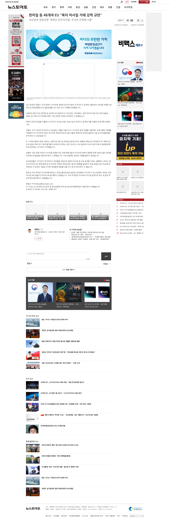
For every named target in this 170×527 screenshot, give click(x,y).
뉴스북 (39, 238)
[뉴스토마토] (18, 7)
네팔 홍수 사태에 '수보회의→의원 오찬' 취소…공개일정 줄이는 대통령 (93, 239)
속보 (45, 7)
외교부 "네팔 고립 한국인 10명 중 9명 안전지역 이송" (87, 232)
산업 (94, 7)
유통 (110, 7)
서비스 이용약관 (110, 516)
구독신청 (125, 516)
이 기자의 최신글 (76, 230)
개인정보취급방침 (74, 516)
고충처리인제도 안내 (96, 516)
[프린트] (128, 20)
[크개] (138, 20)
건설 (118, 7)
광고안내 (64, 516)
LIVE (127, 2)
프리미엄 (128, 7)
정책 (62, 7)
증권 (78, 7)
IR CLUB (85, 516)
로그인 (154, 1)
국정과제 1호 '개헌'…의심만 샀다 (81, 234)
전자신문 (133, 1)
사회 (70, 7)
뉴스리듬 (120, 62)
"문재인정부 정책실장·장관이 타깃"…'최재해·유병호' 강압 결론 (90, 237)
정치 (54, 7)
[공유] (132, 20)
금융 (86, 7)
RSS (118, 516)
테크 (102, 7)
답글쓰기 (121, 20)
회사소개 (48, 516)
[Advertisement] (154, 42)
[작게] (142, 20)
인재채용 (56, 516)
